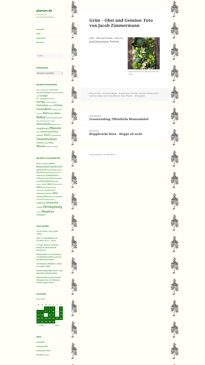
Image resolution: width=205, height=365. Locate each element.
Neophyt (53, 187)
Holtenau (58, 178)
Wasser (41, 146)
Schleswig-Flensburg (42, 199)
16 (50, 315)
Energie (44, 95)
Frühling (48, 102)
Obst (123, 96)
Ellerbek (39, 172)
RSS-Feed (40, 42)
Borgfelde (141, 96)
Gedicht (51, 105)
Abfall (38, 90)
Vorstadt (38, 212)
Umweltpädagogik (55, 135)
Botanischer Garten (46, 166)
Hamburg (54, 109)
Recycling (40, 196)
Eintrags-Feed (42, 346)
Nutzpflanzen (42, 128)
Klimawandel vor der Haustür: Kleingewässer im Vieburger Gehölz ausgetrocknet (49, 280)
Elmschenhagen (49, 172)
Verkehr (40, 142)
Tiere (47, 135)
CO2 (37, 96)
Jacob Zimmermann (98, 41)
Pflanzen (55, 128)
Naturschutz (43, 124)
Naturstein (47, 187)
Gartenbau (42, 105)
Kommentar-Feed (43, 350)
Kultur (41, 117)
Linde (44, 184)
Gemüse (142, 93)
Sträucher (53, 202)
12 (61, 311)
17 (53, 315)
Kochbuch (93, 96)
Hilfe (38, 33)
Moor (39, 187)
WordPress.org (42, 355)
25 (57, 318)
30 (50, 322)
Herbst (60, 109)
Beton (52, 163)
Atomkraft (40, 92)
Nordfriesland (49, 190)
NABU (53, 121)
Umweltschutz (46, 139)
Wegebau (47, 211)
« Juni (41, 325)
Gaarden (54, 102)
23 (50, 318)
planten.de (44, 11)
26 (61, 318)
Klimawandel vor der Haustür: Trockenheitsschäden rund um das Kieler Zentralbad (49, 257)
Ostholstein (49, 193)
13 (38, 315)
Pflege (38, 132)
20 (38, 318)
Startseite (40, 29)
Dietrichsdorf (42, 170)
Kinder (51, 113)
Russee (51, 196)
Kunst (48, 118)
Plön (55, 193)
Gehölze (58, 105)
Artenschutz (44, 90)
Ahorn (39, 163)
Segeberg (51, 199)
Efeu (60, 170)
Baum (47, 92)
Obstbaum (40, 193)
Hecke (52, 178)
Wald (50, 142)
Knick (56, 181)
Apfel (123, 93)
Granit (46, 178)
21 (42, 318)
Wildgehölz (49, 146)
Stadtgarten (41, 203)
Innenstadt (39, 113)
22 (46, 318)
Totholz (39, 207)
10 (53, 311)
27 (38, 322)
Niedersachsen (55, 124)
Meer (38, 121)
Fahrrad (58, 172)
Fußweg (39, 178)
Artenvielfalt (53, 90)
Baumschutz (54, 93)
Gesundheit (43, 109)
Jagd (37, 181)
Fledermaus (40, 175)
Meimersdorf (57, 184)
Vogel (46, 143)
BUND (61, 93)
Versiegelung (52, 207)
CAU (59, 166)
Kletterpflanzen (46, 181)
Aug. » (57, 325)
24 (53, 318)
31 (53, 322)
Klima (57, 113)
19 (61, 315)
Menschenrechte (45, 121)
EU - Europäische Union (45, 98)
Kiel (45, 113)
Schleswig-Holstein (49, 131)
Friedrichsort (52, 175)
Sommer (39, 135)
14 (42, 315)
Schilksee (58, 196)
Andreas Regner (110, 93)
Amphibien (45, 164)
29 (46, 322)
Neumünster (40, 190)
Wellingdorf (41, 215)
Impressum (41, 38)
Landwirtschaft (56, 118)
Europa (40, 101)
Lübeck (49, 184)
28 (42, 322)
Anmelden (40, 342)
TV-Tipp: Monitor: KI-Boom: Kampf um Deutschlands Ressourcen (47, 247)
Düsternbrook (53, 170)
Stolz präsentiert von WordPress (102, 154)
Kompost (38, 184)
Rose (46, 196)
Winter (55, 146)
